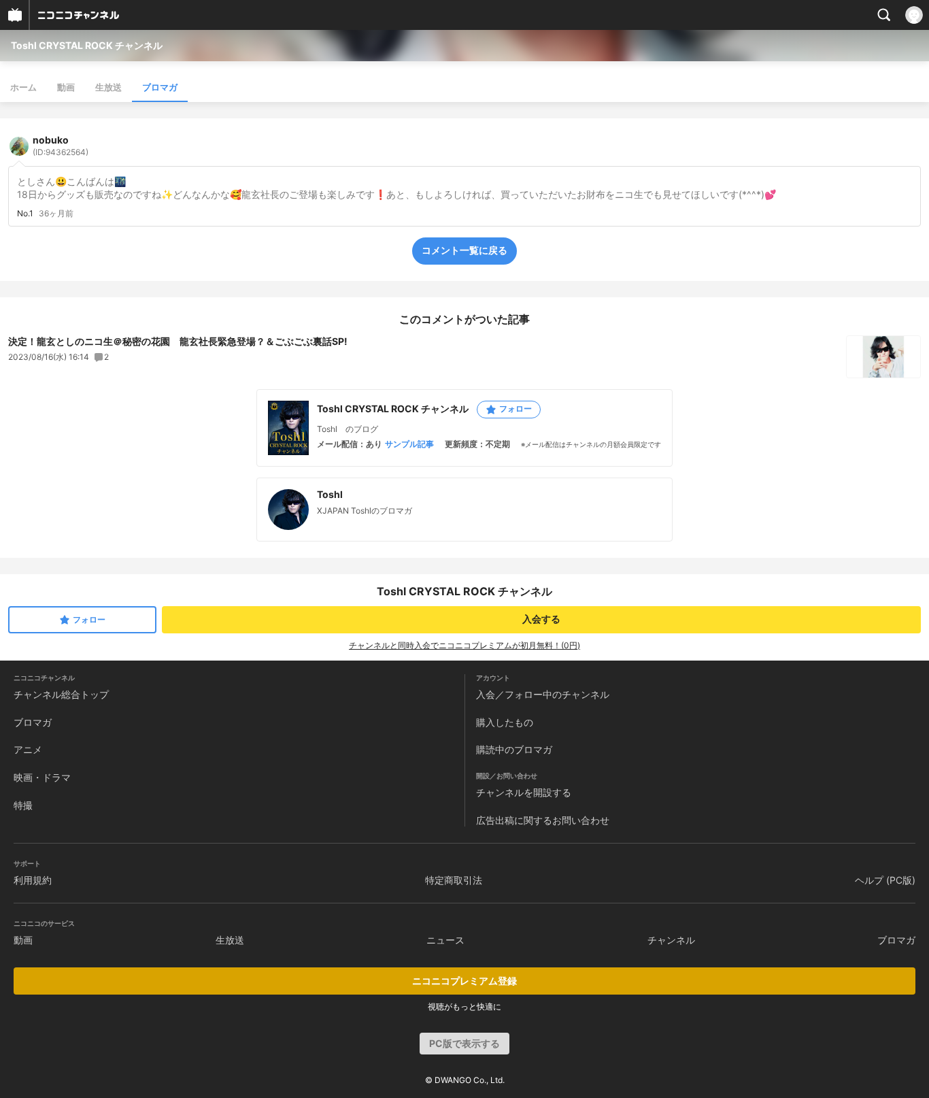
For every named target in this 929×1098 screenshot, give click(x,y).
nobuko (60, 145)
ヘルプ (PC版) (885, 880)
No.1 (25, 214)
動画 (66, 87)
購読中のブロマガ (514, 749)
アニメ (28, 749)
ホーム (23, 87)
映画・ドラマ (42, 777)
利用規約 (33, 880)
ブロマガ (160, 87)
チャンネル (671, 940)
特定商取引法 (453, 880)
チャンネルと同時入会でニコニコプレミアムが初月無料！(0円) (464, 645)
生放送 (108, 87)
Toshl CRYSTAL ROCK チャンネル (87, 45)
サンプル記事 (409, 444)
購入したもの (504, 722)
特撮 (23, 805)
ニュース (445, 940)
